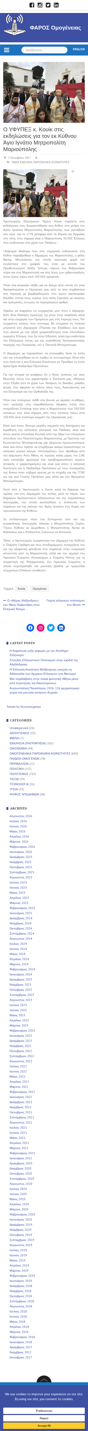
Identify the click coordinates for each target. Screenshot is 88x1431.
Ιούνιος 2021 (18, 1133)
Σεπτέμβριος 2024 (22, 933)
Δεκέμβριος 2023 (21, 979)
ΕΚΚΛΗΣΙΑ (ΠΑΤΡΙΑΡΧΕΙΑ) (28, 743)
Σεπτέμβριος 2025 (22, 872)
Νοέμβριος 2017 (20, 1352)
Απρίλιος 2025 (19, 898)
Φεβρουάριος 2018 (22, 1337)
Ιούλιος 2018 (18, 1311)
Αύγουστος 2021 (21, 1122)
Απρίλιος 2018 (19, 1327)
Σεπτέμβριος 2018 (22, 1301)
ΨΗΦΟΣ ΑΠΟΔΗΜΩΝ (24, 794)
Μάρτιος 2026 (19, 841)
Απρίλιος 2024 (19, 959)
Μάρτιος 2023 (19, 1025)
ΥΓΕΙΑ (14, 789)
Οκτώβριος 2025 (21, 867)
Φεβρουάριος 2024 (22, 969)
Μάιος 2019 (17, 1260)
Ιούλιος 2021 (18, 1127)
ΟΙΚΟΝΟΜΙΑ (18, 748)
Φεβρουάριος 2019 (22, 1276)
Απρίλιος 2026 (19, 836)
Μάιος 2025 (17, 893)
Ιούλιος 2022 (18, 1066)
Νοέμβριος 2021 (20, 1107)
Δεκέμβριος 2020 (21, 1163)
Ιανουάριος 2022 (21, 1097)
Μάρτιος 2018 (19, 1332)
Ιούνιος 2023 (18, 1010)
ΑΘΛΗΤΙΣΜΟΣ (19, 733)
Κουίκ (21, 588)
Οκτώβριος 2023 (21, 990)
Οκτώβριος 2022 (21, 1051)
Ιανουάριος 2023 (21, 1036)
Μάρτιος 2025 (19, 903)
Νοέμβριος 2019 (20, 1230)
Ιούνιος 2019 (18, 1255)
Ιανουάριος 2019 (21, 1281)
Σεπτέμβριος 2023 (22, 995)
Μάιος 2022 (17, 1076)
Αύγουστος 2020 (21, 1184)
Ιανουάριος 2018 (21, 1342)
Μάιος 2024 (17, 954)
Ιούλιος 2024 (18, 944)
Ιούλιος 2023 (18, 1005)
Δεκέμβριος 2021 (21, 1102)
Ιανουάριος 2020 (21, 1219)
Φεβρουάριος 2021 (22, 1153)
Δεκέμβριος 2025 (21, 857)
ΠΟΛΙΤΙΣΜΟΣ (19, 774)
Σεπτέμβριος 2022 (22, 1056)
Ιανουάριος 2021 (21, 1158)
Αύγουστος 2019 (21, 1245)
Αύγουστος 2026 (21, 816)
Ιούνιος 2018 (18, 1316)
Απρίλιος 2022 (19, 1082)
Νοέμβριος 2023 (20, 984)
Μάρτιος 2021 (19, 1148)
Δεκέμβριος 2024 (21, 918)
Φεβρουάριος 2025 (22, 908)
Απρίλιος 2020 (19, 1204)
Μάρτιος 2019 (19, 1270)
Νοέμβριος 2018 (20, 1291)
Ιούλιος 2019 (18, 1250)
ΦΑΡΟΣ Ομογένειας (55, 27)
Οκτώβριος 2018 (21, 1296)
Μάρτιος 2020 (19, 1209)
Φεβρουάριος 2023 (22, 1030)
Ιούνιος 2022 (18, 1071)
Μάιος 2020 (17, 1199)
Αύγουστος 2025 (21, 877)
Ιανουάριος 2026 (21, 852)
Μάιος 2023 (17, 1015)
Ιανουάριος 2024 (21, 974)
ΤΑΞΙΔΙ (14, 779)
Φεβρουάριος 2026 (22, 847)
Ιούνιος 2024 (18, 949)
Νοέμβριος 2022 (20, 1046)
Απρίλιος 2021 (19, 1143)
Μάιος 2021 (17, 1138)
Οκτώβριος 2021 (21, 1112)
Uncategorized (19, 728)
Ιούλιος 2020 (18, 1189)
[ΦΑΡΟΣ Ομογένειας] (14, 24)
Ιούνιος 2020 (18, 1194)
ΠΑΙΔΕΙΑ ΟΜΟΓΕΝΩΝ (24, 759)
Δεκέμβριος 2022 (21, 1041)
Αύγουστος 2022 (21, 1061)
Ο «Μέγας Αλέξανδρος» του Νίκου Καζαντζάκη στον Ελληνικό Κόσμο (21, 605)
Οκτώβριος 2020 (21, 1173)
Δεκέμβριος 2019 (21, 1225)
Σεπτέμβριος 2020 (22, 1179)
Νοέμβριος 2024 (20, 923)
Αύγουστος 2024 (21, 939)
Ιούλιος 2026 (18, 821)
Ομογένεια (39, 588)
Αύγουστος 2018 (21, 1306)
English (79, 49)
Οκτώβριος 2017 (21, 1357)
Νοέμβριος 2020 (20, 1168)
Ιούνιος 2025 (18, 887)
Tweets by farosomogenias (23, 707)
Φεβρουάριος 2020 (22, 1214)
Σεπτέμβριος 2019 (22, 1240)
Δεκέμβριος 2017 (21, 1347)
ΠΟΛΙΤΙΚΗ (17, 769)
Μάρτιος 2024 (19, 964)
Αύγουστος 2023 (21, 1000)
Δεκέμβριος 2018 (21, 1286)
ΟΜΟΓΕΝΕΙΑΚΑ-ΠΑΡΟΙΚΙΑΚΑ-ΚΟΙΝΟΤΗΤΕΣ (41, 162)
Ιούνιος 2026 (18, 826)
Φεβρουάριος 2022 (22, 1092)
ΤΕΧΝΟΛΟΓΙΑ (19, 784)
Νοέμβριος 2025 (20, 862)
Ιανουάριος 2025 (21, 913)
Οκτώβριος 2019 (21, 1235)
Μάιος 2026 (17, 831)
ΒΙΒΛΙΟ (14, 738)
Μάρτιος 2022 (19, 1087)
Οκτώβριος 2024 (21, 928)
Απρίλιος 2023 (19, 1020)
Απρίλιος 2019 (19, 1265)
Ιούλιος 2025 (18, 882)
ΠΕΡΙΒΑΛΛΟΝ (19, 764)
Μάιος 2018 (17, 1322)
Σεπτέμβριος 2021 (22, 1117)
